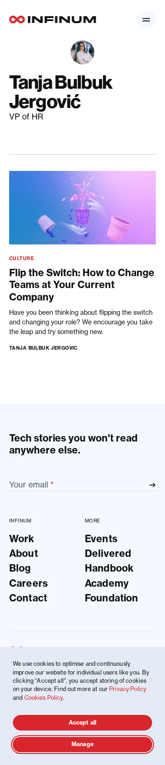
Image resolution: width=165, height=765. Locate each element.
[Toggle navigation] (146, 19)
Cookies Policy (43, 697)
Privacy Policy (127, 689)
